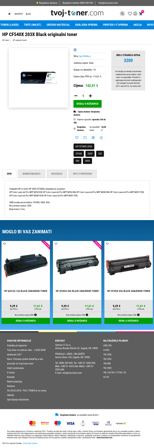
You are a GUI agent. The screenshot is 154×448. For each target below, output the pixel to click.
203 (100, 153)
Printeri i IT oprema (115, 24)
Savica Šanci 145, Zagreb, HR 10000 (72, 357)
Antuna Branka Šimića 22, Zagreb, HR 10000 (76, 348)
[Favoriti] (76, 137)
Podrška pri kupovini (17, 345)
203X (90, 153)
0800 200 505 (86, 3)
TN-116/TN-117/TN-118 (114, 372)
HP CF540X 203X (84, 146)
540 (77, 160)
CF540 (79, 153)
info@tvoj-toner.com (108, 3)
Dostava (11, 386)
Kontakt (11, 377)
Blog (28, 14)
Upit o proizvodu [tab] (82, 173)
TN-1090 (107, 368)
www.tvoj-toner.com (104, 438)
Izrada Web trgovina (30, 443)
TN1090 (107, 363)
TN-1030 (107, 354)
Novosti (19, 14)
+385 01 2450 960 (86, 363)
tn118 (106, 377)
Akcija (137, 24)
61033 (106, 350)
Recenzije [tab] (56, 173)
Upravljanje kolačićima (18, 399)
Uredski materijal (58, 24)
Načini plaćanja (14, 381)
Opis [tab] (9, 173)
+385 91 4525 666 (69, 366)
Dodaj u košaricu (88, 103)
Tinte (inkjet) (32, 24)
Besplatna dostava (48, 3)
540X (87, 160)
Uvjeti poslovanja (15, 368)
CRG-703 (107, 345)
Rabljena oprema (86, 24)
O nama (11, 372)
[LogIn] (135, 13)
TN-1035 (107, 359)
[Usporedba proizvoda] (85, 137)
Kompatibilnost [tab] (32, 173)
